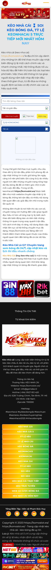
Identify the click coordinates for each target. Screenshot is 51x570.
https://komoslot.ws (12, 56)
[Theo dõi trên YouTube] (25, 513)
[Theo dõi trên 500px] (34, 513)
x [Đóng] (8, 545)
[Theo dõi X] (8, 513)
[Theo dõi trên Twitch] (42, 513)
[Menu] (5, 3)
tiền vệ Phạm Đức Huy (33, 509)
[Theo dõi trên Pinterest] (17, 513)
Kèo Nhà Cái (9, 255)
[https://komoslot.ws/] (26, 3)
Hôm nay (42, 116)
